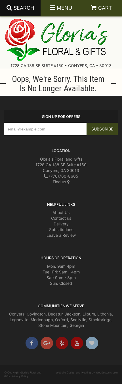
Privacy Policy (20, 376)
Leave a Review (61, 235)
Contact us (61, 218)
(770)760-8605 (63, 176)
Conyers (16, 314)
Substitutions (61, 229)
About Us (61, 212)
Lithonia (104, 314)
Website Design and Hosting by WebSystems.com (87, 372)
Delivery (61, 223)
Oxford (61, 319)
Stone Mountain (52, 325)
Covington (36, 314)
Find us (60, 181)
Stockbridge (100, 319)
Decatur (55, 314)
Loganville (19, 319)
